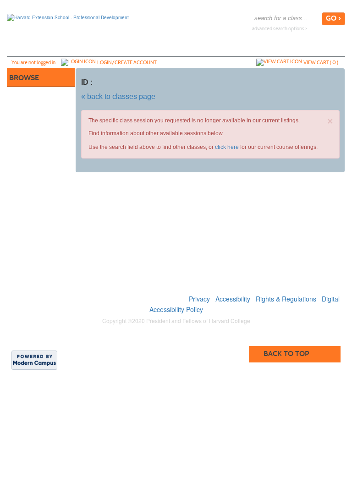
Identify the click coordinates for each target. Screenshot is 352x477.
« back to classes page (118, 96)
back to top (286, 353)
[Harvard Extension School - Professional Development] (68, 17)
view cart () (320, 62)
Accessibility (232, 298)
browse (24, 77)
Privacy (199, 298)
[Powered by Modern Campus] (34, 359)
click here (227, 147)
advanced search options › (279, 29)
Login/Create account (127, 62)
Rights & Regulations (286, 298)
